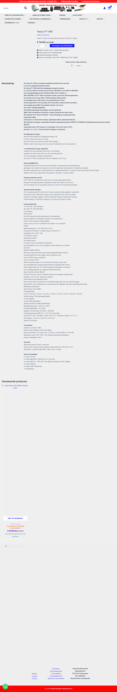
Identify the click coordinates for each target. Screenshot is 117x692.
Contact (34, 676)
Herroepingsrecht (56, 671)
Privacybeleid (56, 673)
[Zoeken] (25, 8)
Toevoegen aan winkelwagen (62, 46)
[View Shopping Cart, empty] (111, 8)
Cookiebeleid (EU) (56, 676)
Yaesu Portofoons (43, 35)
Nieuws (34, 674)
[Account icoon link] (104, 8)
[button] (24, 15)
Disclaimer (56, 669)
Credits (34, 678)
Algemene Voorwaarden (56, 678)
